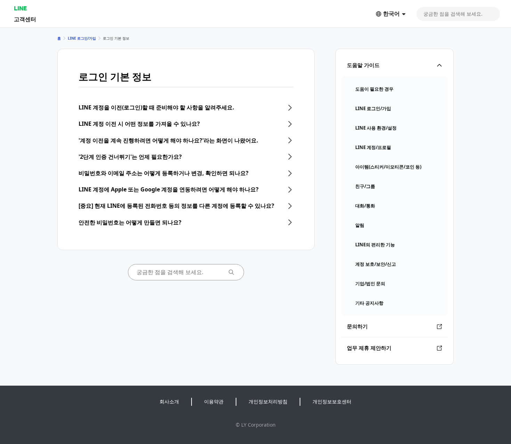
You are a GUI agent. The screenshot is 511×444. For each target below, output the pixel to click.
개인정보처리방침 (268, 401)
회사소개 (169, 401)
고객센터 (25, 19)
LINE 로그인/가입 (82, 38)
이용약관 (214, 401)
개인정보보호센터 (332, 401)
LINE (20, 8)
